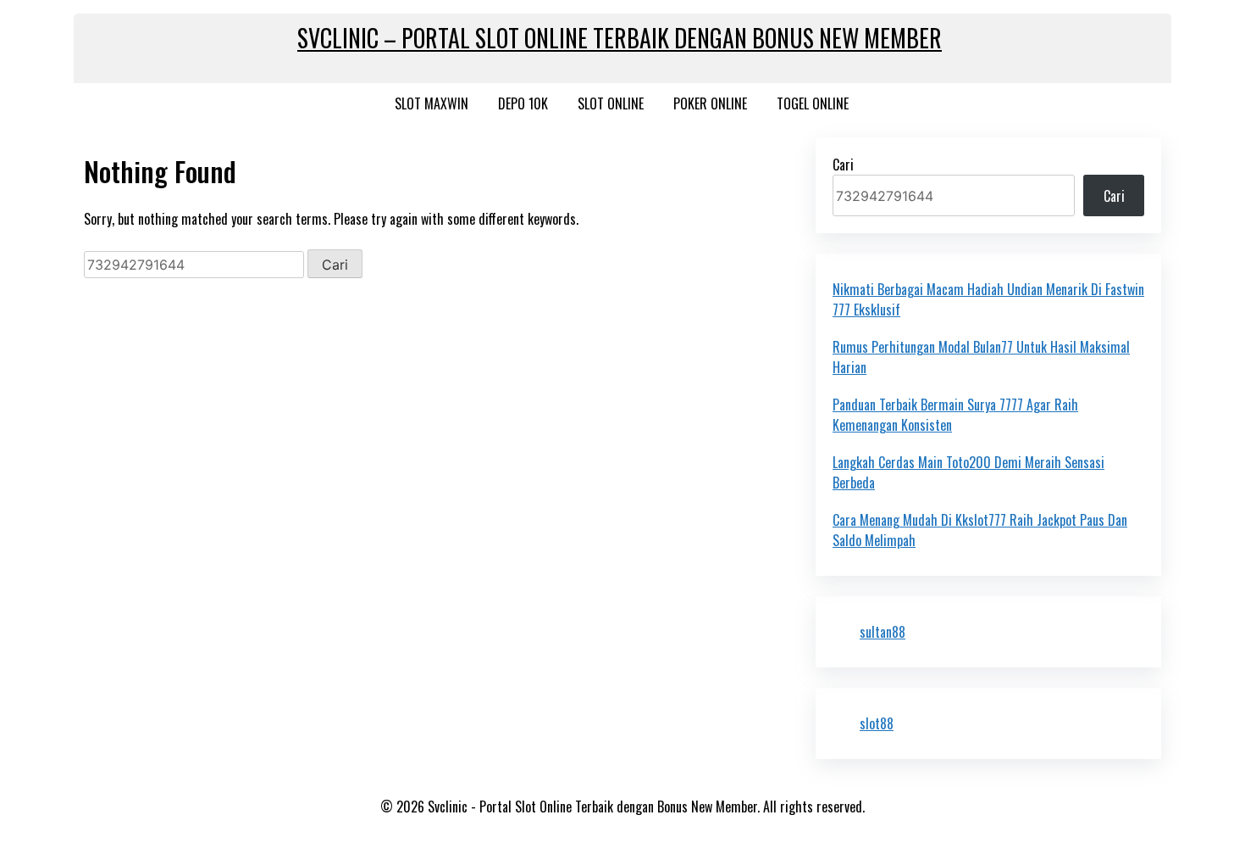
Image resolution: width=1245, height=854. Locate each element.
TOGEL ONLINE (813, 103)
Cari (843, 164)
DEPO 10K (523, 103)
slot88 (877, 723)
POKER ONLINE (710, 103)
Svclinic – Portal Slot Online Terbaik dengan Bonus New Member (619, 37)
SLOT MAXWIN (431, 103)
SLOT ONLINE (611, 103)
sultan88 (882, 632)
